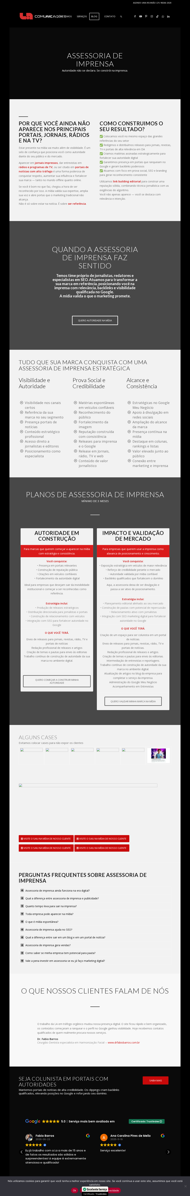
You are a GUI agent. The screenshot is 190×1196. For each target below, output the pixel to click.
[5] (57, 756)
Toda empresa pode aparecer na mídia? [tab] (49, 914)
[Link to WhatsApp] (163, 16)
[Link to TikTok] (157, 16)
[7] (107, 756)
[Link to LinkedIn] (168, 16)
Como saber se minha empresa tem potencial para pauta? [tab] (60, 953)
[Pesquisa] (121, 16)
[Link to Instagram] (152, 16)
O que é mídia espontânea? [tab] (41, 922)
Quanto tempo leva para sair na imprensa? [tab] (51, 906)
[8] (133, 756)
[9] (158, 756)
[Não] (185, 1186)
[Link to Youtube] (140, 16)
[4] (31, 756)
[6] (82, 756)
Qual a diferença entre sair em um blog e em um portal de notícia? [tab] (65, 937)
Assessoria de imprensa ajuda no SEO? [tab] (48, 929)
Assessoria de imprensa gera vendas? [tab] (48, 945)
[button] (168, 1152)
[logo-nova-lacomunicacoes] (42, 16)
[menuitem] (48, 16)
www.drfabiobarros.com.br (124, 1042)
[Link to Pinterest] (146, 16)
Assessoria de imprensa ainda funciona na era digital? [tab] (57, 890)
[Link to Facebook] (135, 16)
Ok (74, 1190)
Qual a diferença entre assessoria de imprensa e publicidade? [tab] (62, 898)
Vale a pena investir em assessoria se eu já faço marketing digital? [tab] (65, 961)
